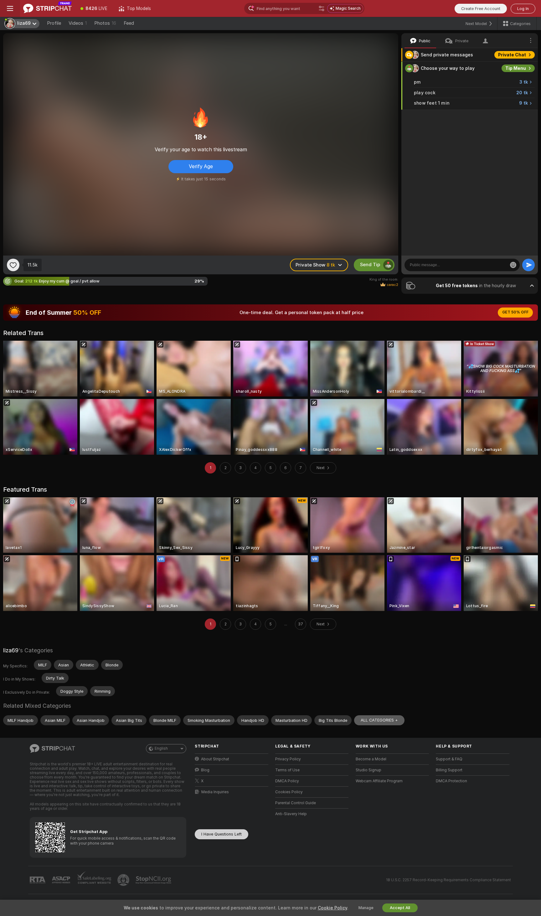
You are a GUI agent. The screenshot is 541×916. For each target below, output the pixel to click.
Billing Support (449, 770)
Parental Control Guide (295, 803)
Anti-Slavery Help (291, 814)
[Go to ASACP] (62, 880)
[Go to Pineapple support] (124, 880)
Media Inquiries (215, 792)
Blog (205, 770)
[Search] (321, 8)
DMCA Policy (287, 781)
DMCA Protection (451, 781)
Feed (129, 23)
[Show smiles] (513, 265)
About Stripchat (215, 759)
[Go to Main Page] (47, 8)
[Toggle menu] (10, 8)
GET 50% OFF (515, 312)
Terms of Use (287, 770)
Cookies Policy (289, 792)
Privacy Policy (288, 759)
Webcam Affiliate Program (379, 781)
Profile (54, 23)
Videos (78, 23)
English (161, 748)
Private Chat (512, 54)
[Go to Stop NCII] (154, 880)
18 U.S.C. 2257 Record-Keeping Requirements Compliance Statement (448, 880)
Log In (523, 8)
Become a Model (371, 759)
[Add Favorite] (13, 265)
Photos (105, 23)
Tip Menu (515, 68)
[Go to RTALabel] (38, 880)
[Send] (528, 265)
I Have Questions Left (221, 834)
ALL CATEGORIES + (379, 720)
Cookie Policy (332, 907)
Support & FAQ (449, 759)
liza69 (10, 650)
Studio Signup (368, 770)
